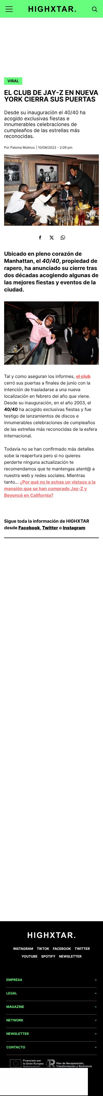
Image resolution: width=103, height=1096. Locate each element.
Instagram (74, 527)
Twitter (50, 527)
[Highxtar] (52, 9)
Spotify (48, 956)
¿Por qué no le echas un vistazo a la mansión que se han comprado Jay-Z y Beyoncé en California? (50, 488)
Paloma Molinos (22, 147)
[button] (9, 9)
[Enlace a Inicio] (51, 937)
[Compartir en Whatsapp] (63, 237)
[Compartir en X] (51, 237)
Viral (13, 81)
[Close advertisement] (82, 1073)
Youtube (29, 956)
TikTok (43, 949)
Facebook (29, 527)
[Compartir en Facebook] (40, 237)
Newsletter (70, 956)
